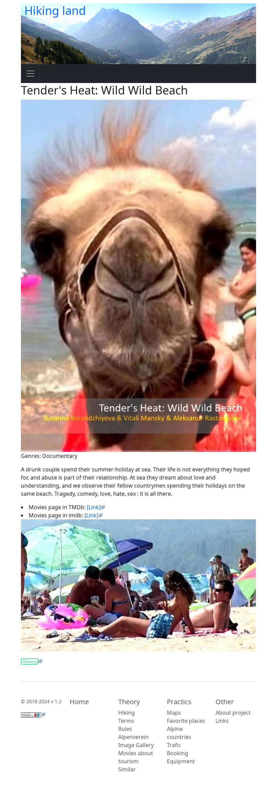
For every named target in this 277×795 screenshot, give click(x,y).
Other (225, 701)
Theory (129, 701)
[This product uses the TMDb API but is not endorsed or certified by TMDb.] (32, 661)
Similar (127, 769)
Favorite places (186, 720)
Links (222, 720)
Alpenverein (133, 737)
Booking (177, 753)
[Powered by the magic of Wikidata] (33, 714)
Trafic (174, 745)
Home (79, 701)
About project (233, 712)
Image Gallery (136, 745)
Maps (174, 712)
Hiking (126, 712)
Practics (179, 701)
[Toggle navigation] (30, 73)
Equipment (181, 761)
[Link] (94, 507)
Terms (126, 720)
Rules (125, 729)
